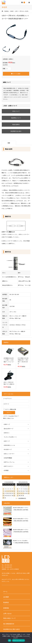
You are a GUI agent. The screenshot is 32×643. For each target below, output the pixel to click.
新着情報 (6, 608)
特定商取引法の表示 (16, 131)
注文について (16, 111)
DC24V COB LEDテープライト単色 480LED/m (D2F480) (20, 508)
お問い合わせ (7, 613)
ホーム (5, 591)
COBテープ (7, 424)
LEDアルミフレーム (9, 462)
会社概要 (6, 597)
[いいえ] (30, 637)
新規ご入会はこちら (8, 418)
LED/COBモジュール (9, 445)
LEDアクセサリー (8, 466)
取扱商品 (6, 602)
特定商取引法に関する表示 (11, 629)
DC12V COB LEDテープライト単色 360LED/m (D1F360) (20, 519)
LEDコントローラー (9, 453)
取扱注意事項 (16, 124)
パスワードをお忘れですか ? (11, 416)
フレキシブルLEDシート (10, 437)
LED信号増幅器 (8, 458)
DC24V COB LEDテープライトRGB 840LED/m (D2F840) (20, 530)
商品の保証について (9, 618)
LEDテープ (7, 441)
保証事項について (16, 118)
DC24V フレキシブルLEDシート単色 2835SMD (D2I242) (21, 541)
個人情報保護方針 (8, 624)
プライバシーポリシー (18, 640)
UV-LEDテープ (8, 449)
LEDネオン (7, 432)
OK (9, 640)
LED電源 (6, 470)
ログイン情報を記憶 (10, 409)
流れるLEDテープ (8, 428)
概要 (9, 143)
